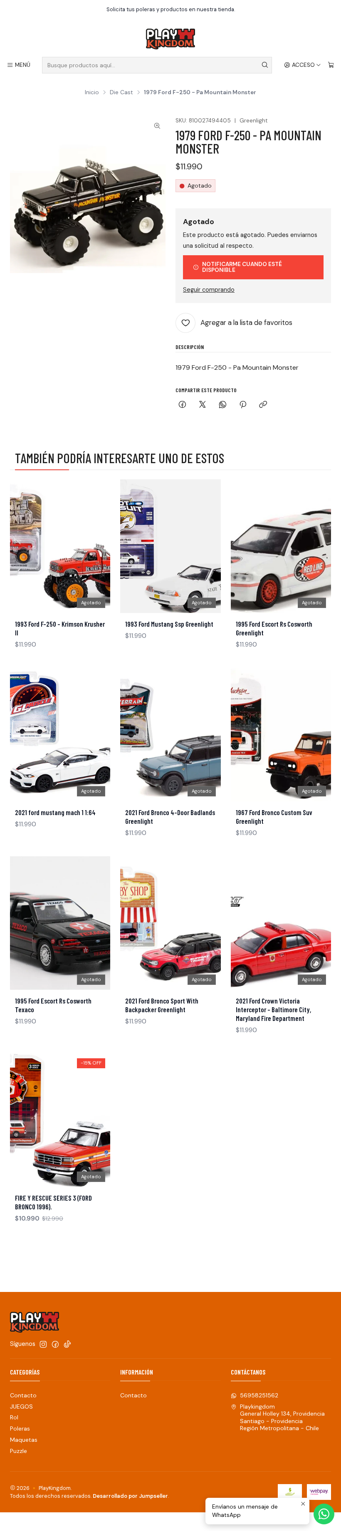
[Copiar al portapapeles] (263, 405)
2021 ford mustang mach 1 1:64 (55, 812)
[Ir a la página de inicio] (170, 39)
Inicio (92, 92)
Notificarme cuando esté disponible (242, 267)
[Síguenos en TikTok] (67, 1344)
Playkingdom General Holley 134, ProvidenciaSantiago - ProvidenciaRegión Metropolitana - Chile (282, 1417)
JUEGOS (21, 1406)
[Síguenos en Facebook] (55, 1344)
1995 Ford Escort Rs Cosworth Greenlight (274, 628)
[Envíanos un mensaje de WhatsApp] (324, 1514)
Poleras (20, 1428)
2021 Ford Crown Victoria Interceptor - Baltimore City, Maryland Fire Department (273, 1009)
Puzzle (18, 1451)
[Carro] (331, 65)
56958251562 (259, 1395)
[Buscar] (265, 65)
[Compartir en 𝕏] (202, 405)
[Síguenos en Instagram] (43, 1344)
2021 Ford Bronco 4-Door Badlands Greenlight (170, 816)
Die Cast (121, 92)
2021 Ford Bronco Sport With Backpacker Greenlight (161, 1004)
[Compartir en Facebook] (182, 405)
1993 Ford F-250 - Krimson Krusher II (60, 628)
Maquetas (23, 1439)
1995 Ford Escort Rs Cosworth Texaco (53, 1004)
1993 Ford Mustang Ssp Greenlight (169, 624)
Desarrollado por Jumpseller (130, 1495)
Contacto (23, 1395)
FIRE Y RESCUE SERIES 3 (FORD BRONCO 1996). (53, 1202)
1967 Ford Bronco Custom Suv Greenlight (274, 816)
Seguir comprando (209, 290)
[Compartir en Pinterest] (243, 405)
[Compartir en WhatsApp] (223, 405)
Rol (14, 1417)
